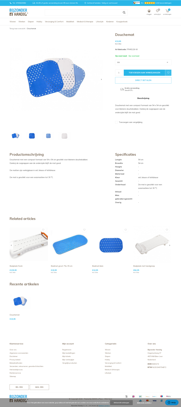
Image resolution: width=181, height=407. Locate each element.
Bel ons (19, 387)
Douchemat (15, 315)
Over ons (13, 350)
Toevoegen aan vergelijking (130, 122)
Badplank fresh (16, 266)
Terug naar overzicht (17, 29)
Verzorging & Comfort (54, 21)
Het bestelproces (16, 370)
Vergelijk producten (69, 363)
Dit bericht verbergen (121, 403)
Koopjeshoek (121, 21)
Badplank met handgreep (144, 266)
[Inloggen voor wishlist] (168, 73)
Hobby (39, 21)
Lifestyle (99, 21)
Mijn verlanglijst (68, 360)
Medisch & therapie (85, 21)
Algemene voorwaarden (19, 353)
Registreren (66, 350)
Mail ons (39, 387)
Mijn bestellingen (68, 353)
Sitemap (13, 376)
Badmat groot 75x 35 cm (61, 266)
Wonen (13, 21)
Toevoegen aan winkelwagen (144, 72)
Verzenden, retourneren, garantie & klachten (26, 366)
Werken (21, 21)
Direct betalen (143, 80)
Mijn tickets (66, 356)
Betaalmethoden (16, 363)
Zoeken (124, 12)
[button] (16, 136)
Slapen (31, 21)
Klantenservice (15, 373)
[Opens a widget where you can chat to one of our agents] (172, 403)
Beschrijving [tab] (143, 98)
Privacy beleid (15, 360)
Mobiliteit (70, 21)
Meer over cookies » (144, 403)
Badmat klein (97, 266)
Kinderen (110, 21)
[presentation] (101, 79)
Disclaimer (14, 356)
